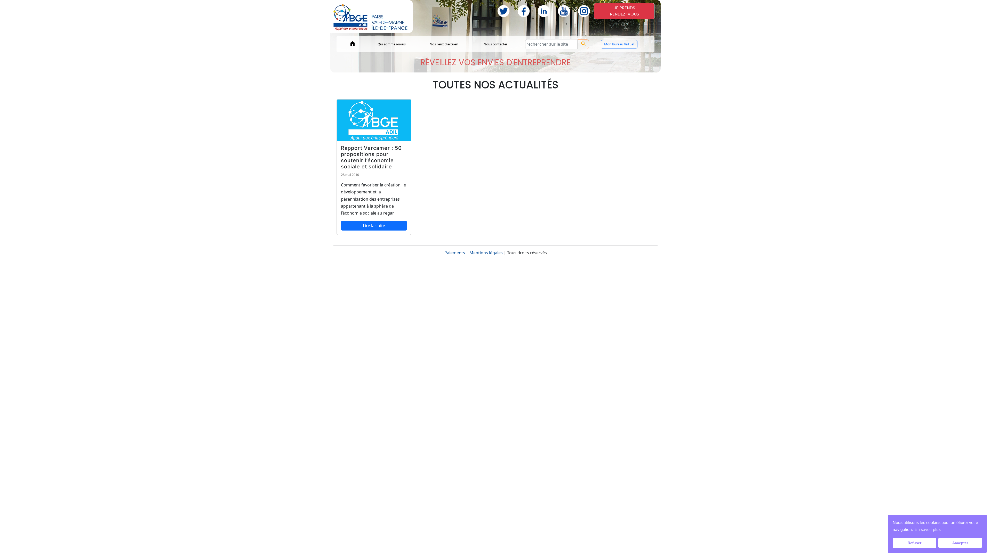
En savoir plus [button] (928, 529)
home (352, 43)
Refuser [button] (914, 543)
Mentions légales (486, 253)
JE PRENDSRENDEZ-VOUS (624, 11)
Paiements (454, 253)
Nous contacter (495, 44)
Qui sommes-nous (392, 44)
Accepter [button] (960, 543)
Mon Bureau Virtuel (619, 44)
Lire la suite (374, 225)
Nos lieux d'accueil (444, 44)
